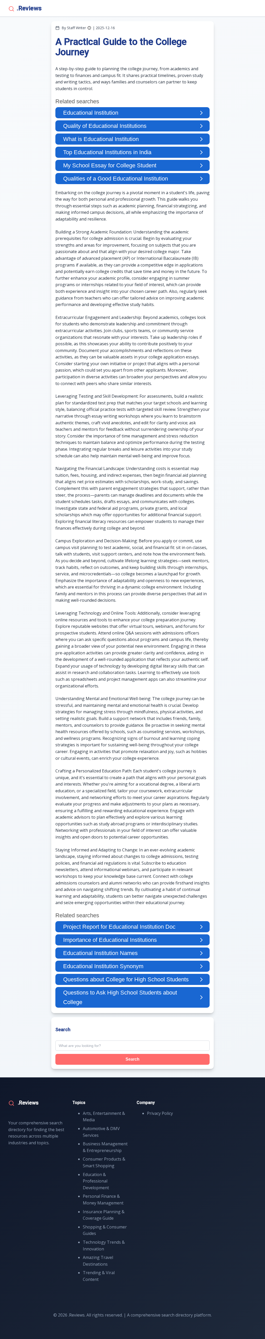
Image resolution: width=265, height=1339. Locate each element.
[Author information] (89, 28)
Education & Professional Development (96, 1181)
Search (132, 1059)
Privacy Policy (160, 1113)
